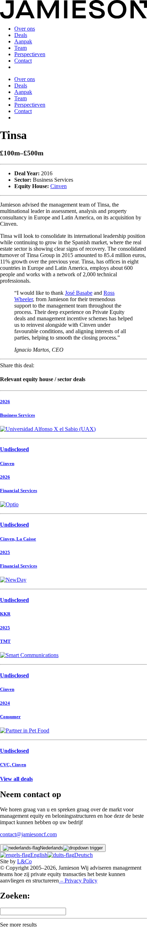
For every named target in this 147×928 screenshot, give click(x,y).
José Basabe (78, 293)
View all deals (16, 779)
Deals (20, 35)
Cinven (58, 186)
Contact (23, 61)
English (38, 855)
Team (20, 48)
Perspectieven (29, 54)
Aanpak (23, 41)
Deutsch (83, 855)
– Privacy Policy (78, 881)
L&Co (24, 861)
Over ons (24, 29)
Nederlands (51, 847)
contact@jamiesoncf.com (28, 834)
